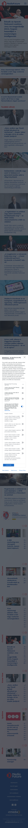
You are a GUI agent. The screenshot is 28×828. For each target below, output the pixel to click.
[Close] (25, 357)
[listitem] (14, 384)
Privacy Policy (22, 470)
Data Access (14, 470)
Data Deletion (5, 470)
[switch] (22, 388)
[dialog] (14, 414)
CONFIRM (8, 465)
